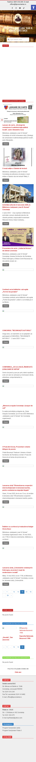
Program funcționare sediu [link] (11, 728)
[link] (33, 7)
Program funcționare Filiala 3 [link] (12, 730)
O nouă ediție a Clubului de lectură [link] (14, 168)
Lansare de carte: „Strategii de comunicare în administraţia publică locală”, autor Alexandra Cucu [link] (15, 127)
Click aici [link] (18, 672)
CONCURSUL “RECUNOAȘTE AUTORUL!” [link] (16, 330)
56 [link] (8, 595)
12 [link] (14, 592)
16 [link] (30, 592)
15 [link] (26, 592)
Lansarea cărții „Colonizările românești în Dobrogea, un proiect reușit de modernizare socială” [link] (17, 570)
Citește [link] (6, 144)
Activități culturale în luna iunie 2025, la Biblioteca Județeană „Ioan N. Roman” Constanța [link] (16, 207)
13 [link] (18, 592)
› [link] (11, 595)
